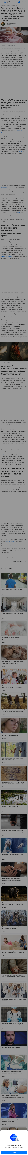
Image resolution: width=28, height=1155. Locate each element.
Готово (14, 1152)
